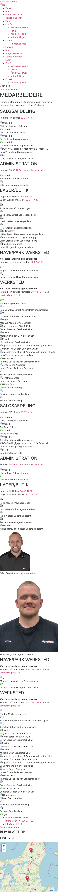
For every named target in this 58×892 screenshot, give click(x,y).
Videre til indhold (8, 1)
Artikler (14, 30)
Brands (8, 11)
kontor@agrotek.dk (34, 170)
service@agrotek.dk (10, 295)
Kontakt (9, 40)
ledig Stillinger (18, 37)
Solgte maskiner (13, 17)
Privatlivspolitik (18, 43)
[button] (27, 878)
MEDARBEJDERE (19, 27)
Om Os (8, 24)
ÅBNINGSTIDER (19, 34)
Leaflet (54, 891)
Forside (9, 8)
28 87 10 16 (27, 117)
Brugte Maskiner (13, 14)
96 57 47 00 (15, 170)
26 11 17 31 (36, 291)
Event (8, 21)
